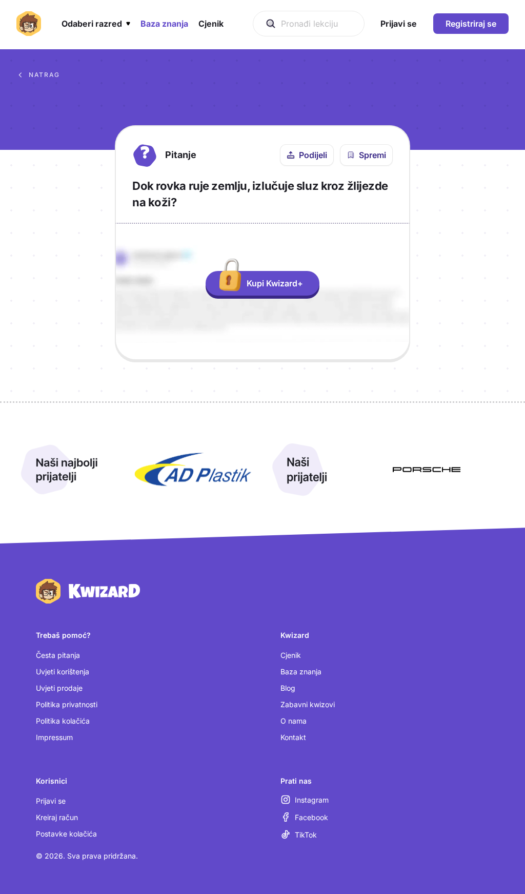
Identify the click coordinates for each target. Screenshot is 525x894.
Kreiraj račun (57, 817)
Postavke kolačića (66, 833)
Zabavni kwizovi (307, 704)
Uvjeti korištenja (62, 671)
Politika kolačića (63, 720)
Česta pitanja (58, 655)
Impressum (54, 737)
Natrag (44, 75)
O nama (293, 720)
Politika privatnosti (66, 704)
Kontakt (293, 737)
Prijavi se (51, 800)
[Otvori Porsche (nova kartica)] (427, 469)
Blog (287, 688)
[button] (96, 23)
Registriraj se (471, 23)
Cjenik (290, 655)
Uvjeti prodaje (59, 688)
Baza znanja (300, 671)
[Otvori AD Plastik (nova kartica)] (193, 469)
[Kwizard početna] (28, 23)
